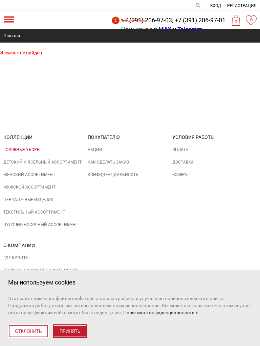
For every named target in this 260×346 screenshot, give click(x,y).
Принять (70, 331)
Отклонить (28, 331)
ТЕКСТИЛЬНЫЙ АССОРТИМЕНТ (34, 212)
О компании (19, 245)
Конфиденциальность (113, 174)
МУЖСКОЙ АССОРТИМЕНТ (29, 187)
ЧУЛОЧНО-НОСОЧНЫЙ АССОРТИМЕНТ (40, 224)
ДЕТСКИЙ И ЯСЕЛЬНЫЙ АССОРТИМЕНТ (42, 162)
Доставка (183, 162)
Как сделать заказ (108, 162)
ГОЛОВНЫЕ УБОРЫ (21, 149)
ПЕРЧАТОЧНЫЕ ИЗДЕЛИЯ (28, 199)
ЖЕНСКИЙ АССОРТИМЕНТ (29, 174)
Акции (95, 149)
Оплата (180, 149)
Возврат (180, 174)
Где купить (15, 257)
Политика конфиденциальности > (160, 312)
